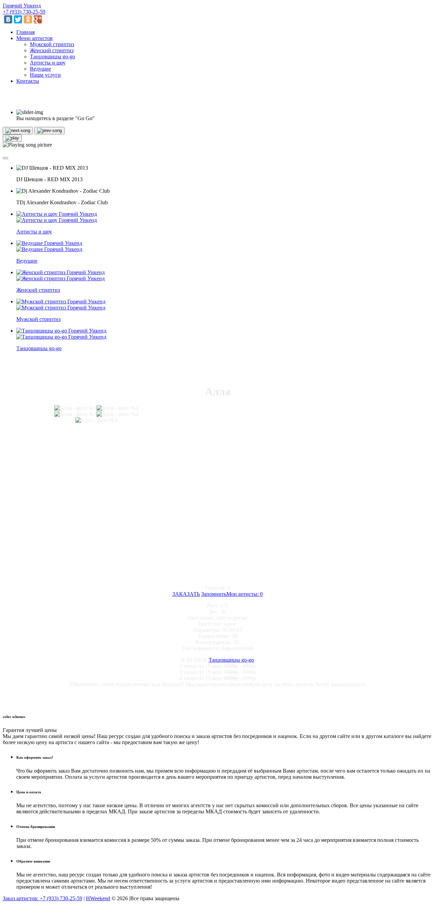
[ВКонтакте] (8, 19)
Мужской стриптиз (52, 44)
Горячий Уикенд (22, 5)
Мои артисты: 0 (244, 594)
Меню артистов (34, 38)
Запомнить (213, 594)
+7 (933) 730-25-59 (24, 12)
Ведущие (40, 69)
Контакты (27, 81)
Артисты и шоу (48, 62)
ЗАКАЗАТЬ (186, 594)
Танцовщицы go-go (52, 56)
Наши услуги (45, 75)
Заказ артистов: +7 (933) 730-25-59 (42, 898)
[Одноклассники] (28, 19)
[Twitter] (18, 19)
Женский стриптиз (51, 50)
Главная (25, 32)
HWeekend (98, 898)
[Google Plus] (38, 19)
